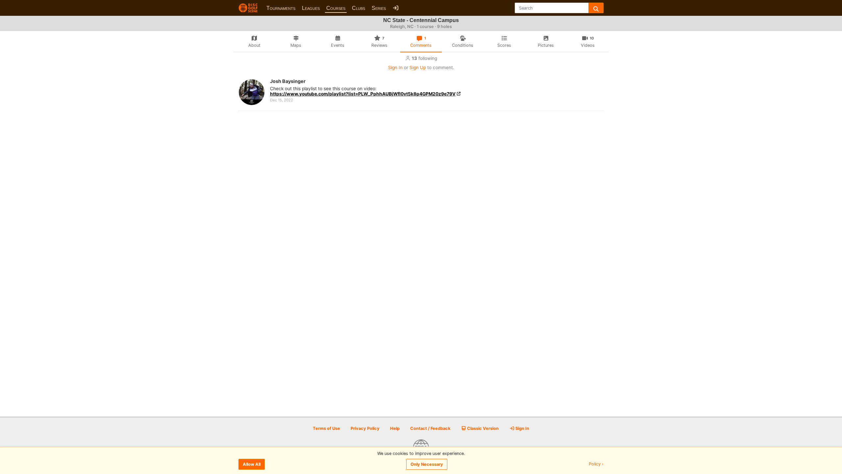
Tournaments (280, 8)
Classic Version (482, 428)
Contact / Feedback (430, 428)
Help (395, 428)
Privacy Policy (365, 428)
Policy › (596, 464)
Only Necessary (426, 464)
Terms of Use (326, 428)
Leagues (311, 8)
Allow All (251, 464)
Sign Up (417, 67)
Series (379, 8)
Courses (335, 8)
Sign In (395, 67)
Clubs (358, 8)
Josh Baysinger (288, 81)
